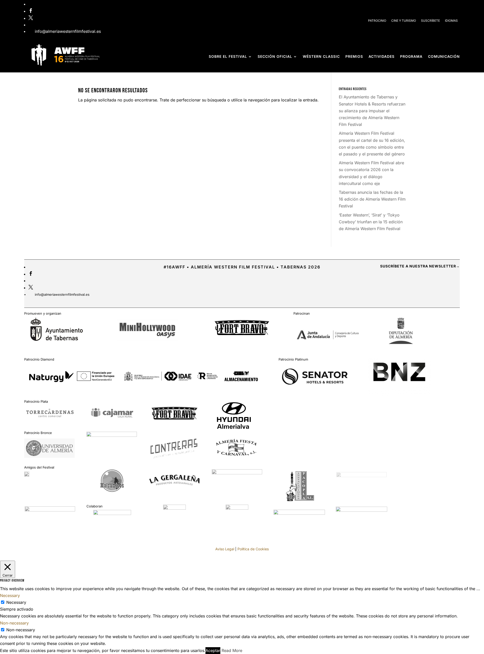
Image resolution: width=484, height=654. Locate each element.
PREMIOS (354, 56)
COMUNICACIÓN (444, 56)
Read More (232, 650)
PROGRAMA (411, 56)
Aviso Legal (224, 549)
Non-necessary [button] (14, 622)
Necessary (16, 602)
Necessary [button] (10, 595)
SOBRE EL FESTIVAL (228, 56)
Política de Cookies (253, 549)
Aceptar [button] (212, 650)
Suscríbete (430, 20)
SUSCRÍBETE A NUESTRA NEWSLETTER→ (420, 266)
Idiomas (451, 20)
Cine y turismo (403, 20)
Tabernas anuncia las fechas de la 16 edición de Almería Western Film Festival (372, 199)
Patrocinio (377, 20)
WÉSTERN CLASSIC (321, 56)
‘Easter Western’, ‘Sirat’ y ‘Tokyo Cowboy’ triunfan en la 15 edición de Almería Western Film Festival (371, 221)
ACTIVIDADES (382, 56)
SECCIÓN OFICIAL (275, 56)
